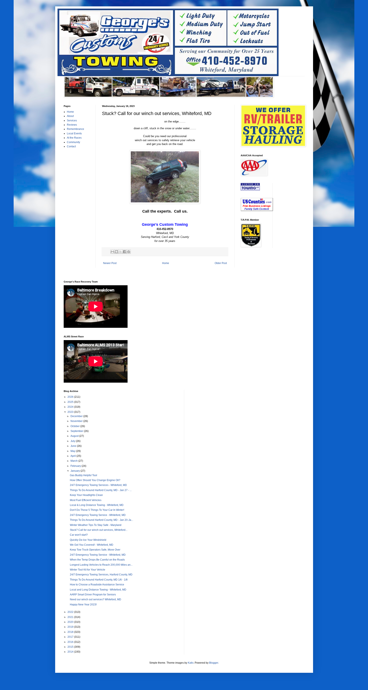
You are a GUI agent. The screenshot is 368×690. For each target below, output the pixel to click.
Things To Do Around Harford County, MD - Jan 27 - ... (101, 490)
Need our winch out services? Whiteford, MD (95, 599)
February (76, 465)
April (73, 455)
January (75, 470)
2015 (71, 646)
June (73, 445)
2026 (71, 396)
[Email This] (112, 252)
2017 (71, 636)
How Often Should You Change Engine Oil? (95, 480)
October (75, 426)
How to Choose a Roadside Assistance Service (97, 584)
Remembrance (75, 129)
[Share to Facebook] (124, 252)
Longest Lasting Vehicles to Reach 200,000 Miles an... (101, 564)
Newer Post (109, 263)
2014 (71, 651)
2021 (71, 617)
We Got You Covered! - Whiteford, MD (91, 544)
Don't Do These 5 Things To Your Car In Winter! (97, 509)
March (74, 460)
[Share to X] (120, 252)
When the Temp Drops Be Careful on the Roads (97, 559)
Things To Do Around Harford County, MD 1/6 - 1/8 (99, 579)
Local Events (74, 133)
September (77, 431)
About (70, 116)
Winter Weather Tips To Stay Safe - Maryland (95, 525)
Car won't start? (79, 534)
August (74, 435)
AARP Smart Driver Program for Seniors (93, 594)
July (73, 441)
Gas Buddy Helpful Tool (83, 475)
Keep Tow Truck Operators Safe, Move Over (95, 549)
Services (72, 120)
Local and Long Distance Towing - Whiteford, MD (98, 589)
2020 (71, 621)
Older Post (221, 263)
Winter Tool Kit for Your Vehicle (87, 569)
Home (165, 263)
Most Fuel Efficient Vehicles (85, 500)
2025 (71, 401)
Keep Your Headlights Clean (86, 495)
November (76, 421)
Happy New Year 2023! (83, 604)
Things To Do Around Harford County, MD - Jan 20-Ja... (101, 519)
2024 (71, 406)
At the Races (74, 137)
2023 (71, 411)
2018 (71, 631)
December (76, 416)
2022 (71, 611)
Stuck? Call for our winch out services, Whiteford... (98, 529)
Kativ (190, 662)
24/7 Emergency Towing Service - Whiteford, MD (98, 515)
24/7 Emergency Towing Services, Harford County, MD (101, 574)
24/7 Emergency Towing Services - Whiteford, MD (98, 485)
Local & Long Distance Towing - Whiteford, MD (97, 505)
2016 (71, 641)
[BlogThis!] (116, 252)
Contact (71, 146)
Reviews (72, 124)
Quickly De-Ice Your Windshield (88, 539)
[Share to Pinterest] (128, 252)
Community (73, 142)
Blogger (213, 662)
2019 (71, 626)
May (73, 451)
